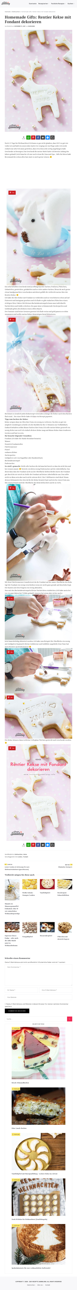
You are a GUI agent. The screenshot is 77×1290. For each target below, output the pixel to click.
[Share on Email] (43, 137)
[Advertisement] (38, 173)
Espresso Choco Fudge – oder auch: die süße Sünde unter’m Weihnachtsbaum (11, 940)
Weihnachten (16, 12)
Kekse (25, 854)
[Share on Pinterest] (33, 137)
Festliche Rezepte (57, 4)
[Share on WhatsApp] (28, 137)
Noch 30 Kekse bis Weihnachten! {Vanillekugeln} (29, 1219)
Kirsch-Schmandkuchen (20, 1083)
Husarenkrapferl (46, 936)
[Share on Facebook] (38, 137)
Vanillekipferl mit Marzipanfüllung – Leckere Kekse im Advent (34, 1174)
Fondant (25, 857)
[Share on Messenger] (47, 137)
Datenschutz (31, 1285)
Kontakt (47, 1285)
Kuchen (70, 4)
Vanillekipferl (45, 893)
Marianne (31, 26)
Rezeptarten (43, 4)
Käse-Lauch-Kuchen (19, 1128)
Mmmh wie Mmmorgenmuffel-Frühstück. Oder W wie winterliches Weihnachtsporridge (12, 909)
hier (34, 416)
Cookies (19, 857)
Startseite (33, 4)
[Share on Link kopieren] (52, 137)
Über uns (40, 1285)
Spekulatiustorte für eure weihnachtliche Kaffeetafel (31, 1268)
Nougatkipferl (27, 937)
